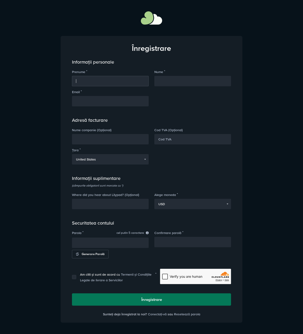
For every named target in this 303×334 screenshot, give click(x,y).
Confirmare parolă (167, 233)
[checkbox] (74, 277)
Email (76, 92)
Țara (75, 150)
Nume (158, 72)
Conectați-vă (157, 314)
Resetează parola (187, 314)
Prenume (78, 72)
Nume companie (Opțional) (91, 130)
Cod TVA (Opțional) (168, 130)
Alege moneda (165, 195)
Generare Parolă (93, 254)
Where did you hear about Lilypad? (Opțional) (105, 195)
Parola (76, 233)
